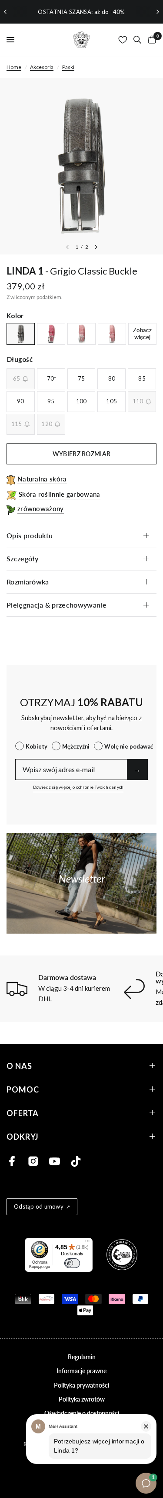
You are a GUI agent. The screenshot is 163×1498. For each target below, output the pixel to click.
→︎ (137, 769)
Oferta (23, 1113)
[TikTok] (75, 1161)
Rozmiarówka (28, 581)
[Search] (137, 40)
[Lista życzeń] (122, 40)
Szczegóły (22, 558)
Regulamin (82, 1357)
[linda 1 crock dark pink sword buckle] (51, 334)
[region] (81, 11)
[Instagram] (33, 1161)
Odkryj (23, 1136)
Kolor (15, 316)
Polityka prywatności (81, 1385)
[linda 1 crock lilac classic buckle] (112, 334)
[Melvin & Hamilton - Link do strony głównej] (81, 39)
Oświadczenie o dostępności (81, 1413)
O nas (19, 1066)
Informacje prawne (81, 1370)
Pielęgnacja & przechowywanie (56, 605)
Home (14, 67)
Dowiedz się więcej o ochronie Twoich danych (78, 787)
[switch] (72, 1263)
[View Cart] (150, 40)
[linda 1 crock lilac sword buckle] (81, 334)
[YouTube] (54, 1161)
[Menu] (87, 1243)
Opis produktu (30, 535)
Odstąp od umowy (38, 1206)
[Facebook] (12, 1161)
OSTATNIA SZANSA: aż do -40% (81, 11)
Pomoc (23, 1089)
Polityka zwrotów (82, 1399)
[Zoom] (81, 166)
